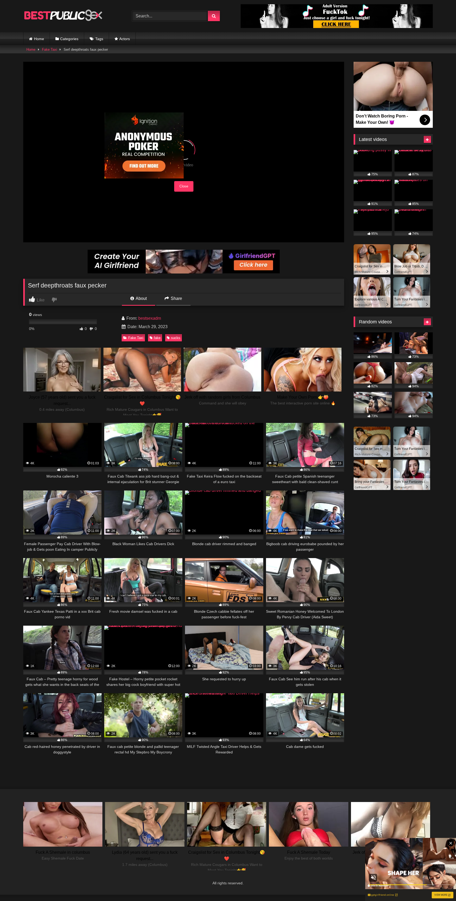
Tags (99, 39)
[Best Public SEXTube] (62, 16)
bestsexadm (149, 318)
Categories (69, 39)
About (141, 298)
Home (39, 39)
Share (176, 298)
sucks (175, 338)
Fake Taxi (49, 49)
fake (157, 338)
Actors (124, 39)
